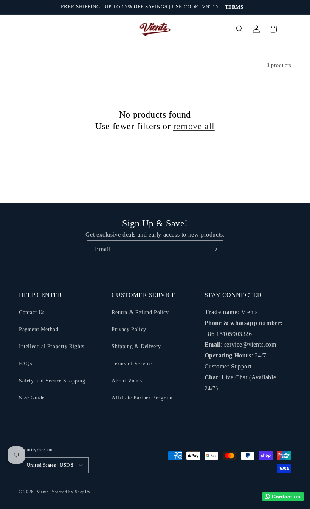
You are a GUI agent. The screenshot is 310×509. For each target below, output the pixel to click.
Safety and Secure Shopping (52, 381)
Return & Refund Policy (140, 312)
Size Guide (32, 398)
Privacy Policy (129, 329)
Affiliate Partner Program (142, 398)
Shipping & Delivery (136, 346)
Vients (43, 491)
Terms (234, 7)
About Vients (127, 381)
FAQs (25, 364)
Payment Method (38, 329)
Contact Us (32, 312)
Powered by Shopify (70, 491)
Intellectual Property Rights (51, 346)
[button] (34, 29)
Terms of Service (132, 364)
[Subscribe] (214, 249)
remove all (194, 126)
